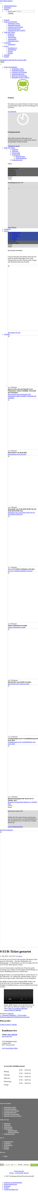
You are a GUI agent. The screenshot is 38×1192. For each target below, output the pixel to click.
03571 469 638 (12, 1034)
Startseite (6, 20)
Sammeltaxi (7, 7)
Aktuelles (7, 55)
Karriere (10, 51)
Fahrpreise (11, 34)
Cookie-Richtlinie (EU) (11, 1189)
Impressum (7, 1186)
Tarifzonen (11, 36)
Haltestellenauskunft (14, 25)
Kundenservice (12, 48)
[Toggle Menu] (1, 64)
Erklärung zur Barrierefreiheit (13, 1182)
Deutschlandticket (21, 158)
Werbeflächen (12, 49)
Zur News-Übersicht (6, 830)
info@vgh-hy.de (7, 1036)
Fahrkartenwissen (13, 41)
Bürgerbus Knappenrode (19, 76)
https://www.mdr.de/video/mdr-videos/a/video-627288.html (16, 1009)
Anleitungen (11, 44)
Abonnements (12, 39)
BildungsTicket (20, 156)
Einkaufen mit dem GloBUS (16, 30)
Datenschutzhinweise (10, 1184)
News (6, 1156)
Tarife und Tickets (9, 32)
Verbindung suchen (14, 23)
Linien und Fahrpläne (10, 22)
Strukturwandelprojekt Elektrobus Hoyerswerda (14, 1017)
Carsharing (7, 43)
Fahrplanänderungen (10, 6)
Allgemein (10, 1013)
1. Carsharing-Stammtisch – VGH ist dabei (13, 1015)
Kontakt (6, 9)
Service (6, 46)
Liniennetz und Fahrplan (15, 27)
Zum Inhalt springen (6, 1)
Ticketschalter (12, 37)
